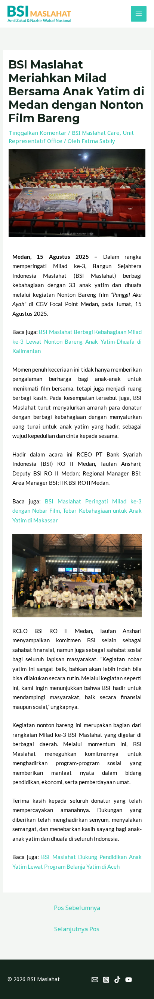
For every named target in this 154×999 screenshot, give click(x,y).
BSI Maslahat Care (96, 132)
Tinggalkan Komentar (38, 132)
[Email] (95, 979)
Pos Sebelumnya (77, 908)
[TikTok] (117, 979)
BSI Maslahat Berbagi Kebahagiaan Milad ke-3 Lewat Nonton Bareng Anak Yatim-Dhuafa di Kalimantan (77, 341)
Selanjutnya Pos (76, 929)
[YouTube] (128, 979)
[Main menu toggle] (139, 14)
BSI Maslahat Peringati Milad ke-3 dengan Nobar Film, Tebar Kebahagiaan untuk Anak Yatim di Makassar (77, 511)
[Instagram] (106, 979)
